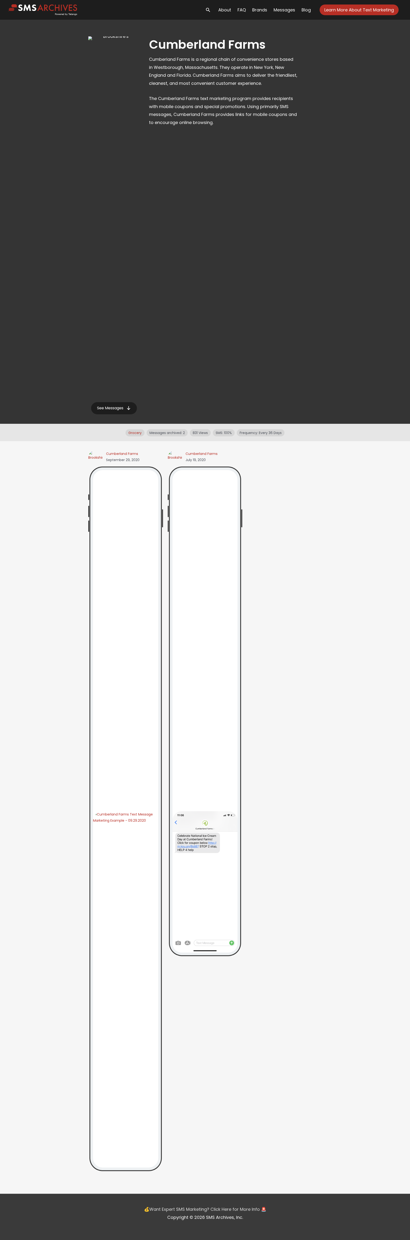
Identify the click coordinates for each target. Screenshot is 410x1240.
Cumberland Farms (122, 453)
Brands (259, 10)
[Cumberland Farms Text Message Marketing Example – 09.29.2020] (125, 989)
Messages (284, 10)
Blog (306, 10)
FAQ (242, 10)
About (224, 10)
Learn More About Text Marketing (359, 10)
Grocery (135, 432)
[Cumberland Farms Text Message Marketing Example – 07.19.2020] (205, 881)
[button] (114, 408)
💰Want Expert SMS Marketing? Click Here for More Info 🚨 (205, 1209)
